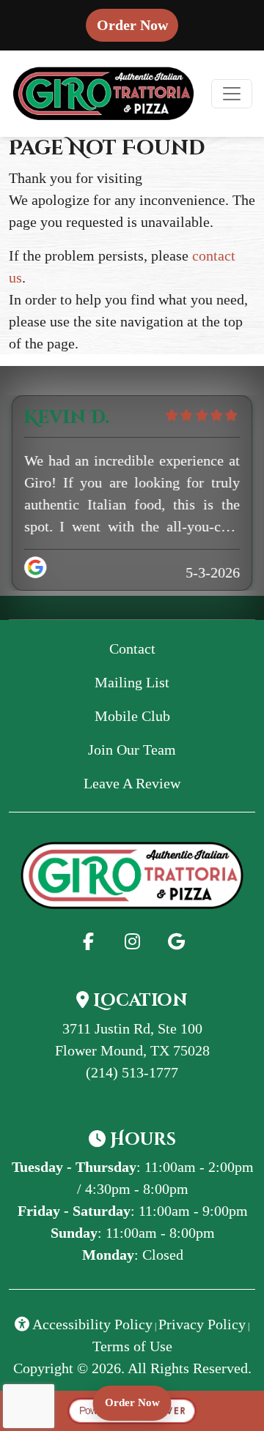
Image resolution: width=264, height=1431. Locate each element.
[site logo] (103, 94)
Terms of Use (132, 1346)
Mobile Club (132, 716)
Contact (132, 648)
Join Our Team (132, 749)
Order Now (137, 24)
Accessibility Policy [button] (91, 1324)
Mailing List (132, 682)
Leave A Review (155, 782)
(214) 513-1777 (132, 1072)
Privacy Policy (202, 1324)
